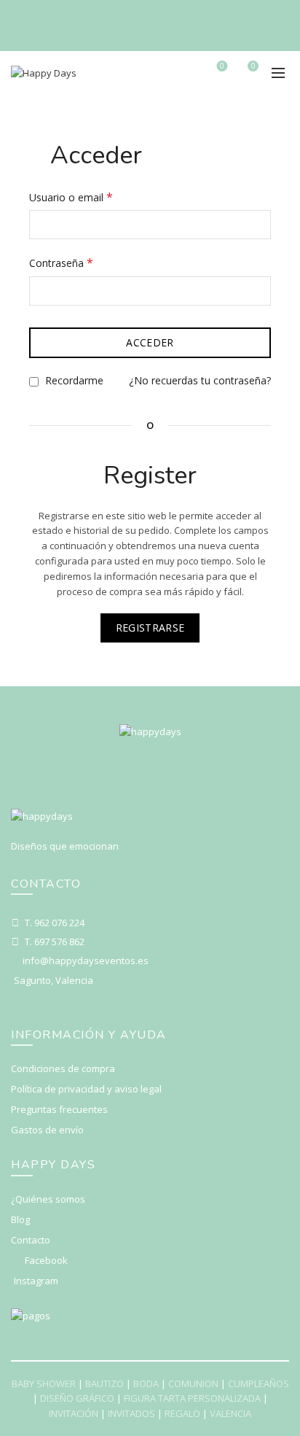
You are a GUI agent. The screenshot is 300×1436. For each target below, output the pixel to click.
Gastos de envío (47, 1129)
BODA (146, 1383)
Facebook (46, 1260)
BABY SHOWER (44, 1383)
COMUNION (193, 1383)
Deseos (222, 66)
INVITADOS (131, 1413)
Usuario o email (97, 196)
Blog (20, 1219)
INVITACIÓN (73, 1413)
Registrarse (150, 627)
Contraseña (87, 262)
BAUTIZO (104, 1383)
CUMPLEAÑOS (258, 1383)
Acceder (149, 342)
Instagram (36, 1280)
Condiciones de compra (63, 1068)
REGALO (182, 1413)
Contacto (30, 1239)
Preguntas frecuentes (59, 1109)
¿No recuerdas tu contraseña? (200, 380)
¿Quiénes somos (48, 1199)
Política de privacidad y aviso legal (86, 1088)
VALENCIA (230, 1413)
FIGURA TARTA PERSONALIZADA (192, 1398)
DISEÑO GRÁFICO (77, 1398)
